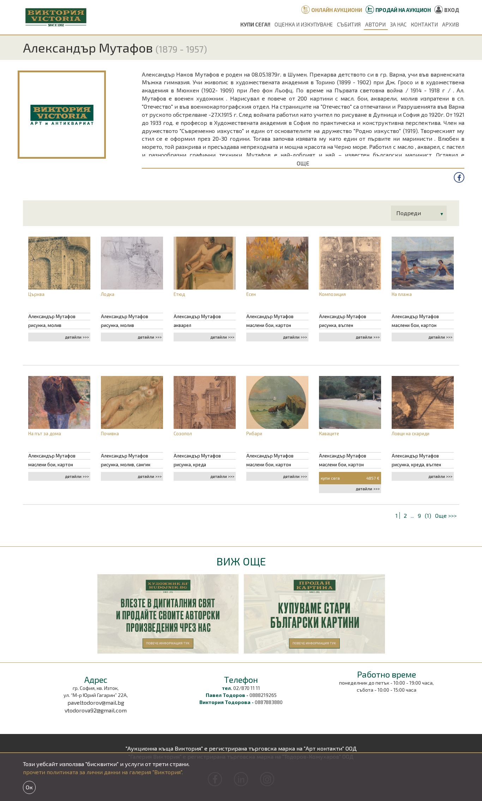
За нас (398, 24)
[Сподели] (459, 177)
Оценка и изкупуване (304, 24)
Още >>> (446, 515)
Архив (450, 24)
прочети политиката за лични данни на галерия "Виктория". (103, 772)
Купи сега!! (255, 24)
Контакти (424, 24)
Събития (349, 24)
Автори (375, 24)
